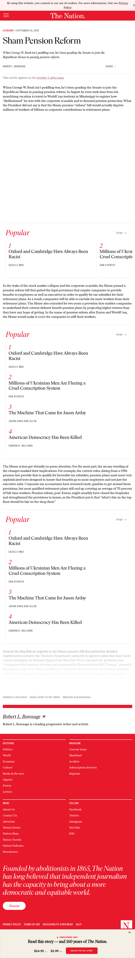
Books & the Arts (13, 773)
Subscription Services (83, 767)
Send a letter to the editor (45, 697)
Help (79, 924)
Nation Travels (12, 839)
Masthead (75, 755)
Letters (7, 791)
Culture (7, 767)
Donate (14, 906)
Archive (74, 761)
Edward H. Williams (21, 445)
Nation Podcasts (13, 845)
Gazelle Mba (16, 265)
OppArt (7, 779)
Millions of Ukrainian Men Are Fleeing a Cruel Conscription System (47, 385)
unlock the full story (81, 950)
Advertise (9, 821)
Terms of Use (32, 924)
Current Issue (77, 749)
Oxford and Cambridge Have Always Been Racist (48, 254)
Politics (7, 749)
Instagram (75, 821)
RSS (71, 833)
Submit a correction (15, 697)
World (7, 755)
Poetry (7, 785)
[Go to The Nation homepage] (67, 15)
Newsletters (10, 851)
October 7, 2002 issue (50, 77)
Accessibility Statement (58, 924)
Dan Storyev (107, 265)
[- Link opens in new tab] (44, 716)
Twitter (74, 815)
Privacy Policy (12, 924)
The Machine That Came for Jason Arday (47, 412)
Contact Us (10, 815)
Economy (8, 30)
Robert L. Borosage (14, 66)
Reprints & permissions (77, 697)
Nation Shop (10, 833)
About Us (9, 809)
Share (109, 66)
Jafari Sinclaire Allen (23, 421)
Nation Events (11, 827)
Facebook (75, 809)
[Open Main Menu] (6, 15)
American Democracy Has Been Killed (45, 437)
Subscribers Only (69, 937)
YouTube (74, 827)
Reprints (74, 773)
